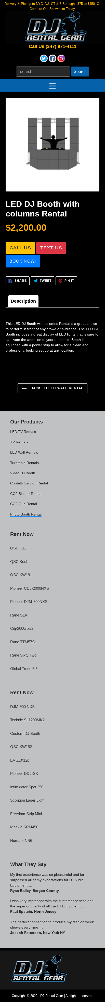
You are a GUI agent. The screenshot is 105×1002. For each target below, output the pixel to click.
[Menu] (52, 85)
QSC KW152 (21, 746)
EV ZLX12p (19, 760)
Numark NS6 (21, 840)
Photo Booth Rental (26, 514)
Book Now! (22, 261)
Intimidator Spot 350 (26, 787)
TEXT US (51, 247)
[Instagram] (61, 61)
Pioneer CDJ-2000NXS (29, 588)
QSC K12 (18, 548)
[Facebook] (53, 61)
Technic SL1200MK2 (27, 720)
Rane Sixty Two (23, 655)
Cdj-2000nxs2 (21, 628)
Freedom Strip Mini (26, 814)
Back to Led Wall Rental (56, 388)
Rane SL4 (18, 615)
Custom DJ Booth (25, 733)
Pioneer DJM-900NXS (28, 601)
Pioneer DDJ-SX (24, 773)
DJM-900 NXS (22, 706)
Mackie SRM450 (24, 827)
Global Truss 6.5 (23, 668)
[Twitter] (44, 61)
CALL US (20, 247)
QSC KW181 (21, 575)
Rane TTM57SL (23, 642)
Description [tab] (23, 301)
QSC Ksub (19, 561)
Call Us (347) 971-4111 (52, 46)
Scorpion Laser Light (27, 800)
